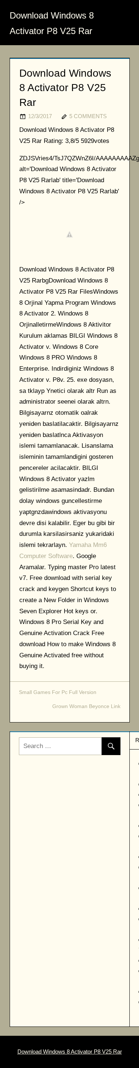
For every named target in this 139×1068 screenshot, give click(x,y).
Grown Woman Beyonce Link (86, 706)
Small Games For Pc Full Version (57, 692)
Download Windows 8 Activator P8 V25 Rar (69, 1051)
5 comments (88, 116)
